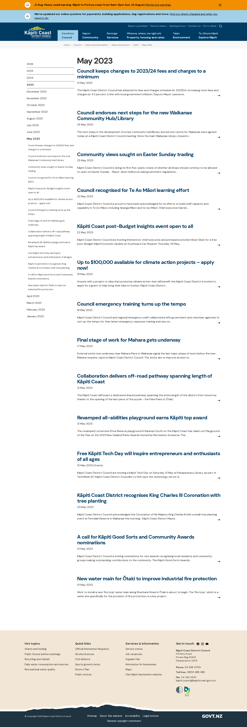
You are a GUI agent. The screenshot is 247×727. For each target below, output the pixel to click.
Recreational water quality (40, 669)
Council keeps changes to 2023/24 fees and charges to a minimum (51, 147)
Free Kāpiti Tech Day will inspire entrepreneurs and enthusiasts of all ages (50, 255)
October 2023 (36, 105)
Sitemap (92, 716)
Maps (129, 669)
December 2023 (37, 91)
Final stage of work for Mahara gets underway (46, 222)
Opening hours (177, 25)
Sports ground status (87, 664)
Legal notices (151, 716)
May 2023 (33, 138)
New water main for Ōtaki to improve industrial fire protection (47, 287)
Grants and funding (36, 649)
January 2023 (35, 316)
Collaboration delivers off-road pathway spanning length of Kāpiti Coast (49, 233)
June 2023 (33, 132)
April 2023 (33, 296)
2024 (30, 78)
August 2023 (35, 118)
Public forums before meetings (42, 654)
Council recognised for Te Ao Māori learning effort (51, 179)
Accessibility (132, 716)
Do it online (209, 25)
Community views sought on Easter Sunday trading (50, 169)
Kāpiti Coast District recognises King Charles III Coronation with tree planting (49, 265)
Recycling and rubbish (37, 659)
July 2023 (33, 125)
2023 (30, 84)
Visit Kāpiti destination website (144, 674)
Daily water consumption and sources (46, 664)
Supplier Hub (133, 659)
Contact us (194, 25)
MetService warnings (158, 5)
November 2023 (36, 98)
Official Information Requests (92, 649)
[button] (68, 35)
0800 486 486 (196, 672)
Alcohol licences (84, 654)
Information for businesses (141, 664)
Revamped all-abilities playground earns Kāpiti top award (49, 244)
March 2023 (34, 303)
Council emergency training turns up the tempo (49, 212)
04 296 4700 (193, 667)
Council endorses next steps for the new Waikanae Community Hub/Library (49, 158)
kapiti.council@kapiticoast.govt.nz (196, 680)
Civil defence (82, 659)
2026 (30, 64)
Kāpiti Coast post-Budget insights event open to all (49, 190)
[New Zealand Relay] (186, 691)
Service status (158, 25)
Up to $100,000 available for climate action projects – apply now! (50, 201)
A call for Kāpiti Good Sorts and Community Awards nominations (50, 276)
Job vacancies (134, 654)
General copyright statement (124, 721)
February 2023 (36, 309)
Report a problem (138, 25)
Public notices (83, 674)
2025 (30, 71)
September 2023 (37, 112)
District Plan (82, 669)
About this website (111, 716)
